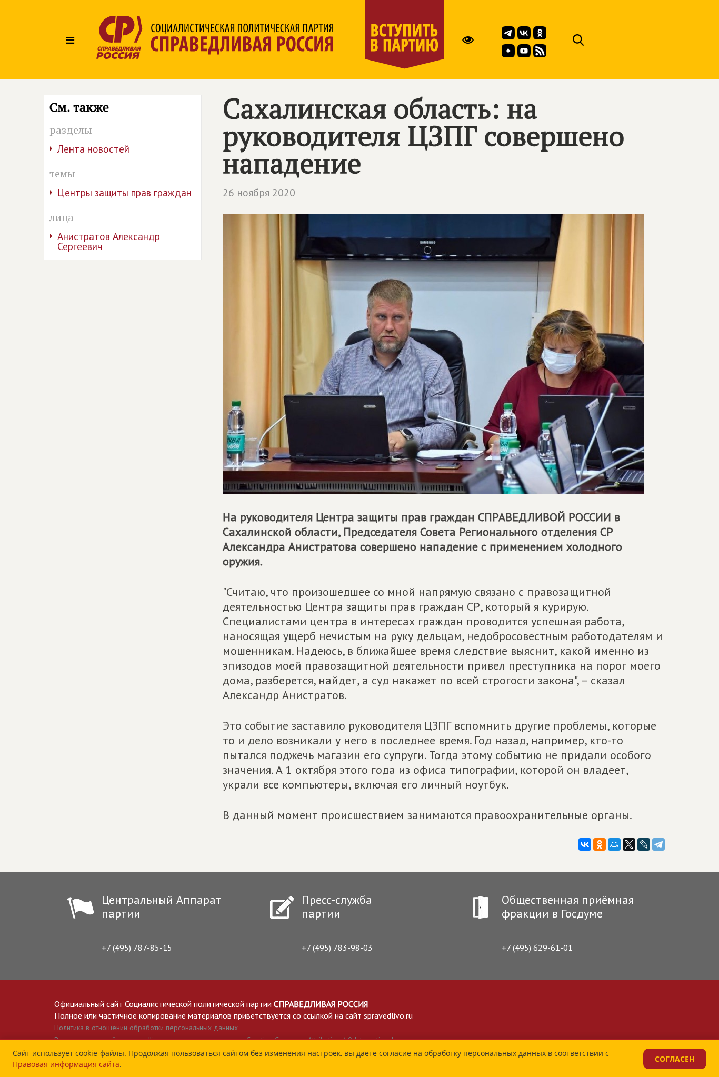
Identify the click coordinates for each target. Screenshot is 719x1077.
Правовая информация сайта (66, 1064)
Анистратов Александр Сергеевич (108, 241)
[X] (629, 844)
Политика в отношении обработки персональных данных (146, 1027)
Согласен (675, 1059)
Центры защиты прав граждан (124, 192)
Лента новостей (93, 149)
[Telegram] (658, 844)
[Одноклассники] (599, 844)
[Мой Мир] (614, 844)
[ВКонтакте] (584, 844)
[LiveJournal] (643, 844)
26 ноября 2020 (259, 193)
